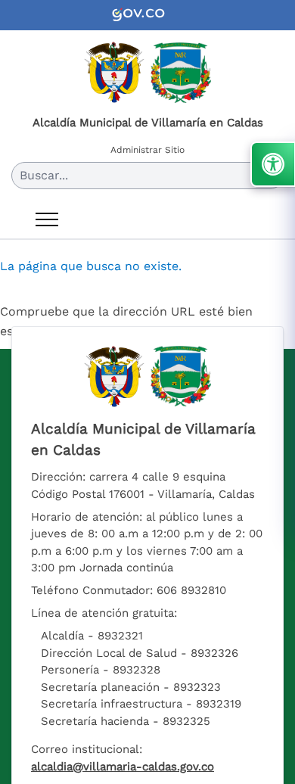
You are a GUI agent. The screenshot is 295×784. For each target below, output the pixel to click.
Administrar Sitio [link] (147, 150)
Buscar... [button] (44, 175)
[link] (147, 15)
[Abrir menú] (47, 219)
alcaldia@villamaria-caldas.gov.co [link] (122, 766)
